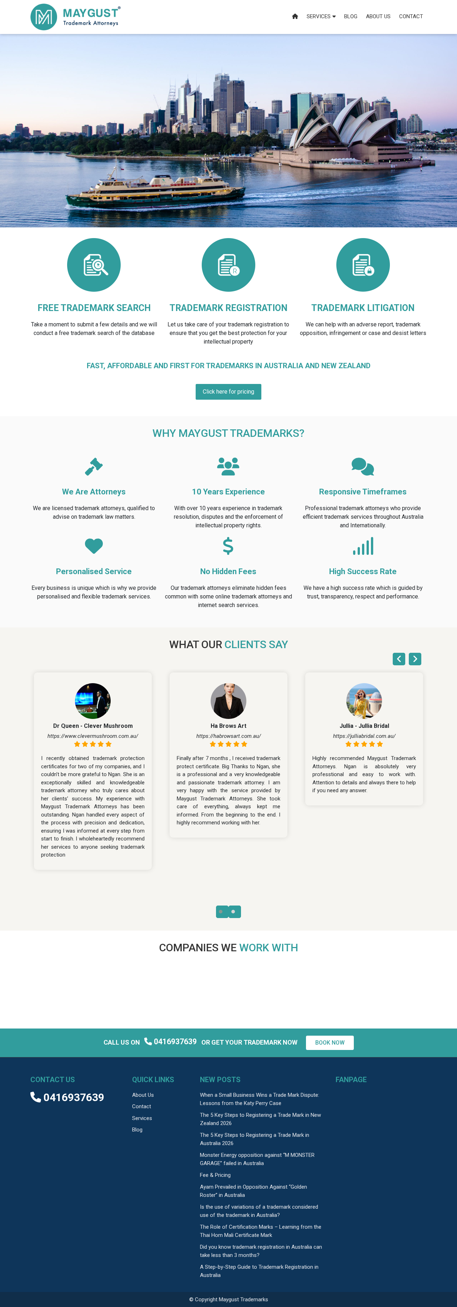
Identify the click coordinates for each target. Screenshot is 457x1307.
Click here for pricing (228, 391)
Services (319, 16)
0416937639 (175, 1041)
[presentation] (399, 659)
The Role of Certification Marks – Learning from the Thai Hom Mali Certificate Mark (260, 1231)
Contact (411, 16)
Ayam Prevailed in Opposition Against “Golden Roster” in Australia (253, 1191)
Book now (330, 1042)
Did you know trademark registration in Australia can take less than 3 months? (261, 1251)
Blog (350, 16)
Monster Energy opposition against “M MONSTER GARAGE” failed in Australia (257, 1159)
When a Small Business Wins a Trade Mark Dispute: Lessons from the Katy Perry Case (259, 1099)
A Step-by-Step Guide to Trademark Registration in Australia (259, 1271)
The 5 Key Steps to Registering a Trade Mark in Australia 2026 (254, 1139)
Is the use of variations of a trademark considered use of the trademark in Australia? (259, 1211)
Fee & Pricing (215, 1175)
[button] (222, 912)
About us (378, 16)
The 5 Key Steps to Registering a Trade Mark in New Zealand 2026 (260, 1119)
